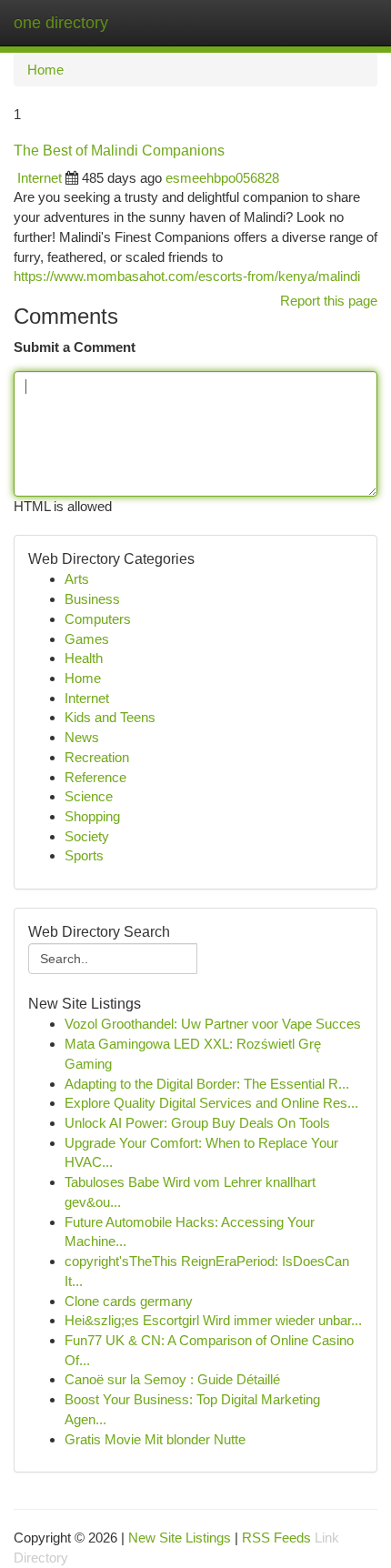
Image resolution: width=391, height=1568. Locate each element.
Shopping (92, 816)
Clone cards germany (129, 1301)
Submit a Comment (74, 347)
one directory (61, 23)
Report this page (328, 300)
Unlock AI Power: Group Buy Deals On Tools (197, 1123)
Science (89, 796)
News (82, 737)
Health (84, 658)
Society (87, 836)
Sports (84, 855)
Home (45, 69)
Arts (77, 579)
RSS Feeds (276, 1537)
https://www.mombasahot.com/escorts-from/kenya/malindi (187, 276)
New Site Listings (179, 1537)
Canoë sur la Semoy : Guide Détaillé (172, 1379)
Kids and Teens (110, 717)
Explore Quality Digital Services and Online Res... (211, 1103)
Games (87, 639)
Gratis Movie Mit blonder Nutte (155, 1439)
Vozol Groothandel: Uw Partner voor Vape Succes (213, 1023)
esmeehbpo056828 (222, 178)
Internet (39, 178)
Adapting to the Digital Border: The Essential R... (207, 1083)
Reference (95, 777)
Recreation (97, 757)
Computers (98, 619)
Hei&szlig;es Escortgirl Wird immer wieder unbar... (213, 1320)
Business (92, 599)
